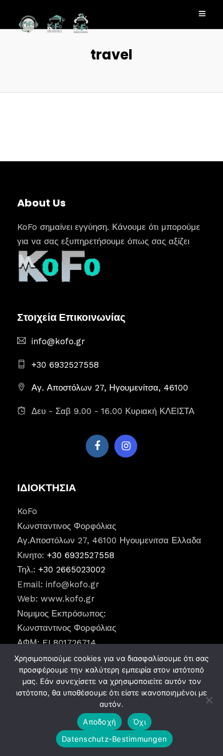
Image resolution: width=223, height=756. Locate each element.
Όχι (139, 721)
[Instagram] (125, 446)
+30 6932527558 (65, 365)
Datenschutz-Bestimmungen (114, 738)
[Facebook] (97, 446)
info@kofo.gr (58, 341)
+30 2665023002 (71, 569)
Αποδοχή (99, 721)
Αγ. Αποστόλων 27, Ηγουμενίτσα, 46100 (109, 388)
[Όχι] (208, 700)
